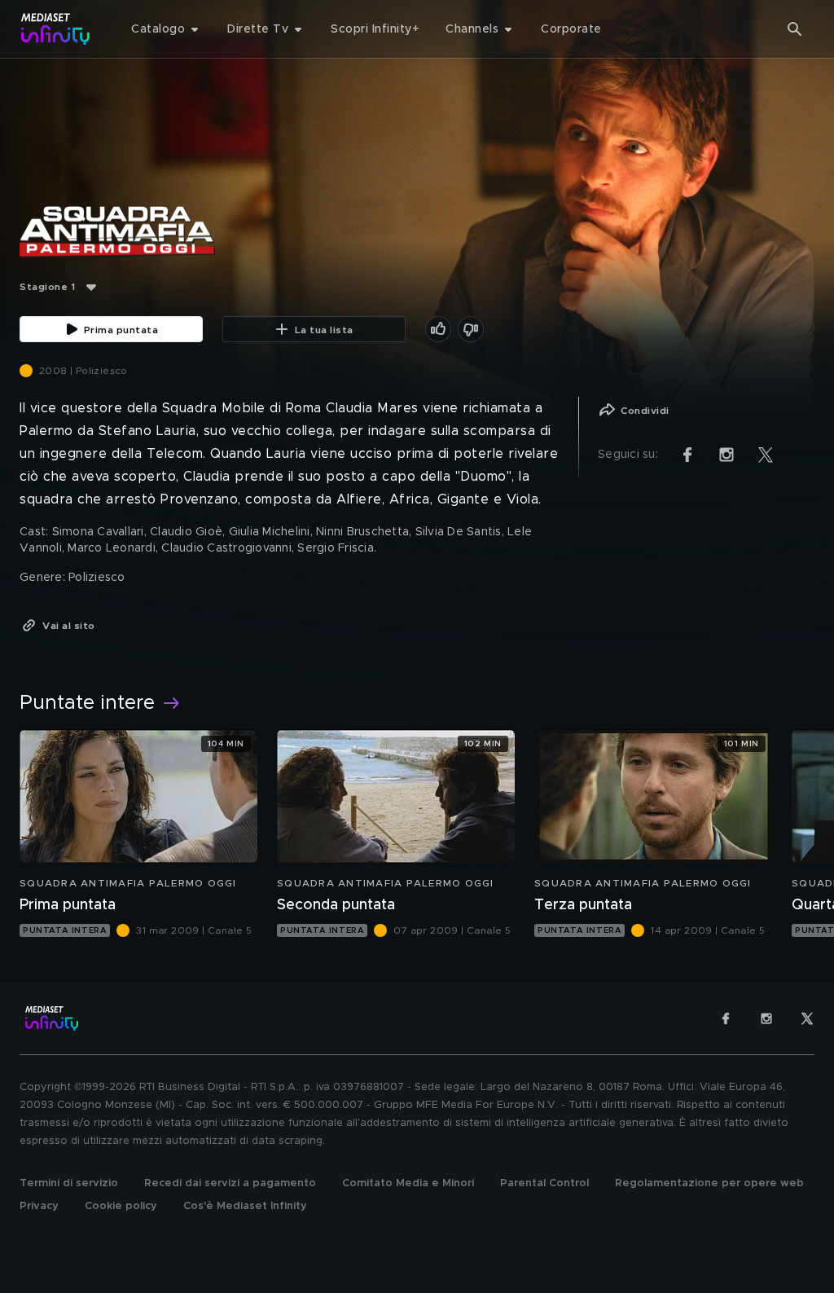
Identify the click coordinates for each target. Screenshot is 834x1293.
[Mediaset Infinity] (56, 29)
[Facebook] (725, 1018)
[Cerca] (795, 29)
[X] (807, 1018)
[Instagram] (766, 1018)
